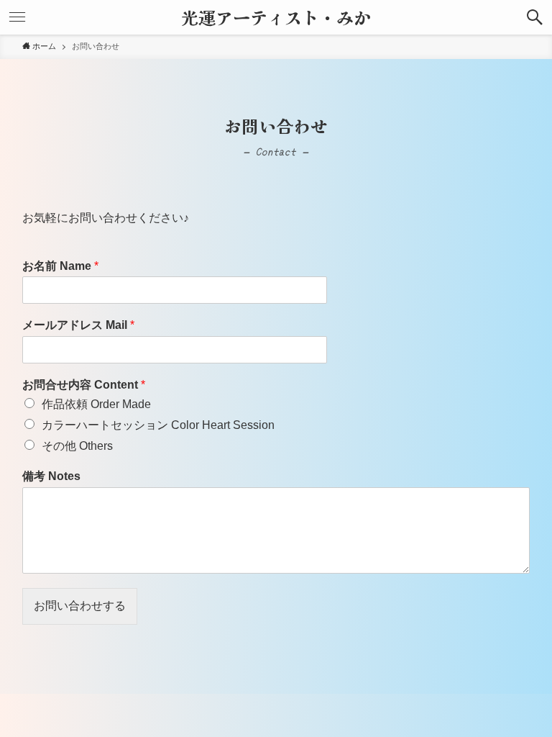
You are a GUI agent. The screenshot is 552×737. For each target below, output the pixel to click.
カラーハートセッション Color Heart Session (158, 425)
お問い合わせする (80, 606)
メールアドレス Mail (78, 325)
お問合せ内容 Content (83, 385)
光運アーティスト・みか (276, 17)
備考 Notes (51, 476)
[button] (535, 17)
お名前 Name (60, 266)
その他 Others (77, 446)
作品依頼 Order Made (96, 404)
